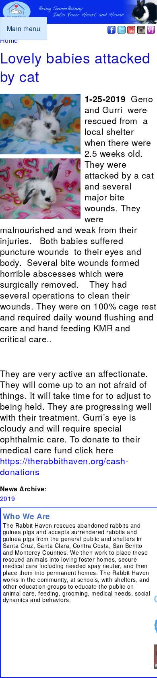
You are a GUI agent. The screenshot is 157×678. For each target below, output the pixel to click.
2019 (7, 498)
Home (9, 40)
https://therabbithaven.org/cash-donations (64, 466)
